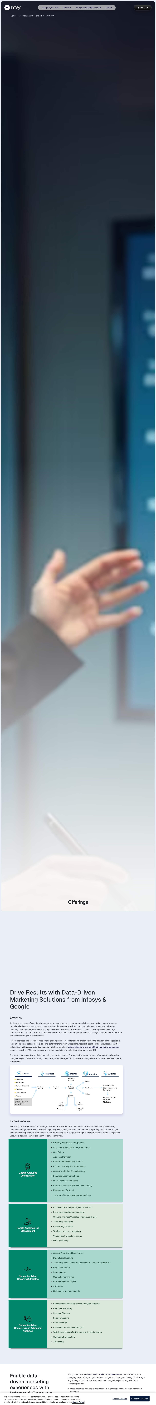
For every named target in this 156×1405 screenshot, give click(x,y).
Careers (108, 7)
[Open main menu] (7, 7)
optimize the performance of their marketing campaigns (93, 1047)
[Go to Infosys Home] (16, 7)
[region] (78, 1399)
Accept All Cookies (139, 1399)
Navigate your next (50, 7)
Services (15, 16)
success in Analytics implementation (105, 1374)
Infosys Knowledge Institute (88, 7)
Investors (67, 7)
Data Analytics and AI (32, 16)
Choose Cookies (120, 1399)
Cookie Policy (78, 1402)
